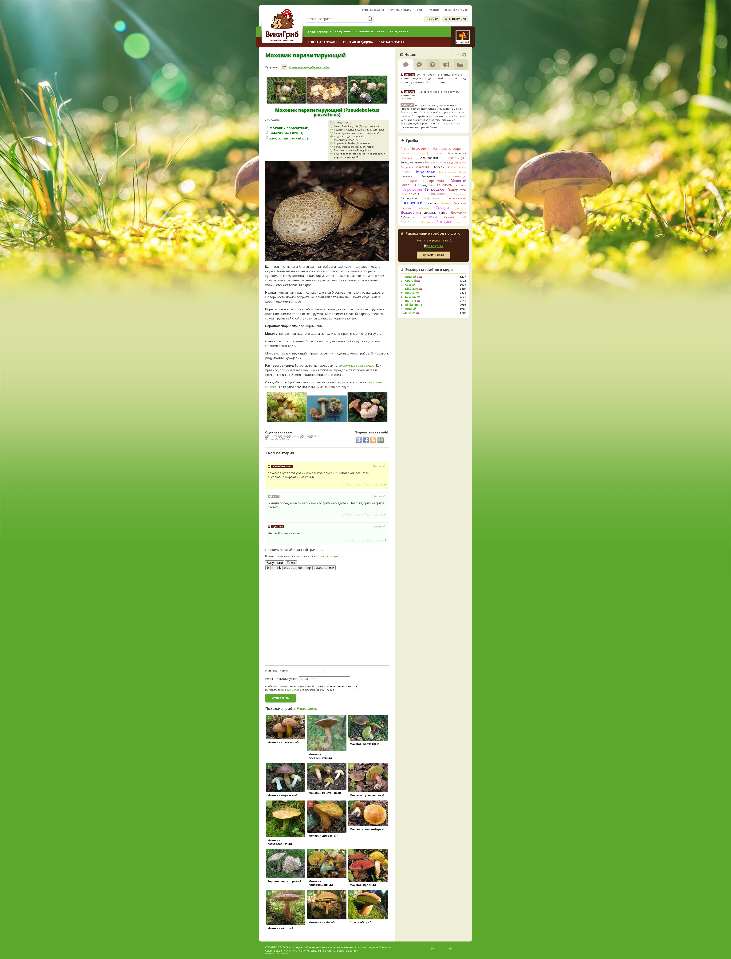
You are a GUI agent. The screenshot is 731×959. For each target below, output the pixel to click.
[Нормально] (293, 436)
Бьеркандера (447, 172)
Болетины (441, 167)
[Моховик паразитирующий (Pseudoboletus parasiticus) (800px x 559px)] (367, 89)
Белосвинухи (457, 158)
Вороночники (437, 181)
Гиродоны (460, 194)
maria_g (410, 300)
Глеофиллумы (456, 198)
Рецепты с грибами (323, 42)
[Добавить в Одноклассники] (373, 440)
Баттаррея (406, 158)
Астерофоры (425, 153)
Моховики (306, 708)
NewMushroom (281, 466)
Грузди (442, 207)
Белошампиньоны (412, 162)
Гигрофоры (411, 189)
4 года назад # (379, 526)
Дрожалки (458, 212)
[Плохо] (283, 436)
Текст (291, 563)
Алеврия (421, 149)
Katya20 (410, 296)
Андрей (410, 308)
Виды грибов (318, 31)
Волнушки (428, 176)
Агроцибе (408, 149)
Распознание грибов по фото (432, 234)
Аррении (459, 149)
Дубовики (407, 217)
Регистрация (457, 19)
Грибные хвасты (373, 10)
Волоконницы (455, 176)
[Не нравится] (372, 484)
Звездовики (410, 221)
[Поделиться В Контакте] (359, 440)
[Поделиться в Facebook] (366, 440)
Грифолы (423, 208)
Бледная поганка (457, 162)
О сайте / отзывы (456, 10)
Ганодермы (426, 185)
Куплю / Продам (401, 10)
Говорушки (412, 202)
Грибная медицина (358, 42)
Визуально (275, 563)
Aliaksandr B (413, 304)
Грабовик (406, 208)
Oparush (277, 526)
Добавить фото (433, 255)
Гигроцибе (434, 189)
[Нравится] (351, 484)
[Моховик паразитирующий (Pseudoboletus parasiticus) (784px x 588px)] (367, 407)
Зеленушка (428, 222)
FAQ (419, 10)
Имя (268, 671)
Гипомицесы (436, 193)
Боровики (426, 171)
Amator (410, 292)
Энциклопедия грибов (298, 947)
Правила (433, 10)
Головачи (431, 203)
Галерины (408, 185)
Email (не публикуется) (281, 679)
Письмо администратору (343, 950)
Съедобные (342, 31)
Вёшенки (458, 180)
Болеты (406, 172)
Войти (433, 19)
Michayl (410, 312)
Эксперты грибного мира (429, 269)
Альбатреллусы (439, 148)
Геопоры (460, 185)
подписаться (292, 689)
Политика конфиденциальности (310, 950)
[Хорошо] (304, 436)
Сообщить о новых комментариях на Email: (289, 686)
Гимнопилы (410, 194)
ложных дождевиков (359, 365)
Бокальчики (423, 167)
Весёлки (406, 176)
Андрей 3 (411, 276)
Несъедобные (399, 31)
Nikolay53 (411, 288)
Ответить (276, 484)
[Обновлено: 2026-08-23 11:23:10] (464, 55)
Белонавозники (430, 158)
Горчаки (446, 203)
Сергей (410, 284)
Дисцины (460, 208)
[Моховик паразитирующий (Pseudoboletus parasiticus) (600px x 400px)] (327, 90)
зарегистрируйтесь (330, 556)
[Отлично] (314, 436)
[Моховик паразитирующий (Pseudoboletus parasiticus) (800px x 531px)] (286, 90)
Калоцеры (460, 222)
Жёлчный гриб (455, 217)
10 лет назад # (379, 466)
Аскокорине (408, 153)
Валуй (462, 172)
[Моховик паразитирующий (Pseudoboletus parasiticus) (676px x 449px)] (327, 409)
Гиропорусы (409, 198)
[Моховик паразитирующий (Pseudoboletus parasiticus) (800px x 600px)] (286, 407)
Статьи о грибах (391, 42)
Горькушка (460, 203)
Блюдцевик (407, 167)
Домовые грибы (436, 212)
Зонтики (444, 221)
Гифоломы (431, 198)
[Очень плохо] (272, 436)
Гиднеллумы (456, 189)
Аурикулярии (456, 153)
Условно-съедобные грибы (309, 67)
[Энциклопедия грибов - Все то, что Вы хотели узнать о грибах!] (282, 26)
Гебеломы (444, 185)
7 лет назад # (379, 496)
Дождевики (411, 212)
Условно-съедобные (370, 31)
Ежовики (429, 216)
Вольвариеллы (412, 180)
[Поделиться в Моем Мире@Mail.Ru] (380, 440)
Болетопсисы (458, 167)
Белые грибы (435, 162)
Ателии (440, 153)
